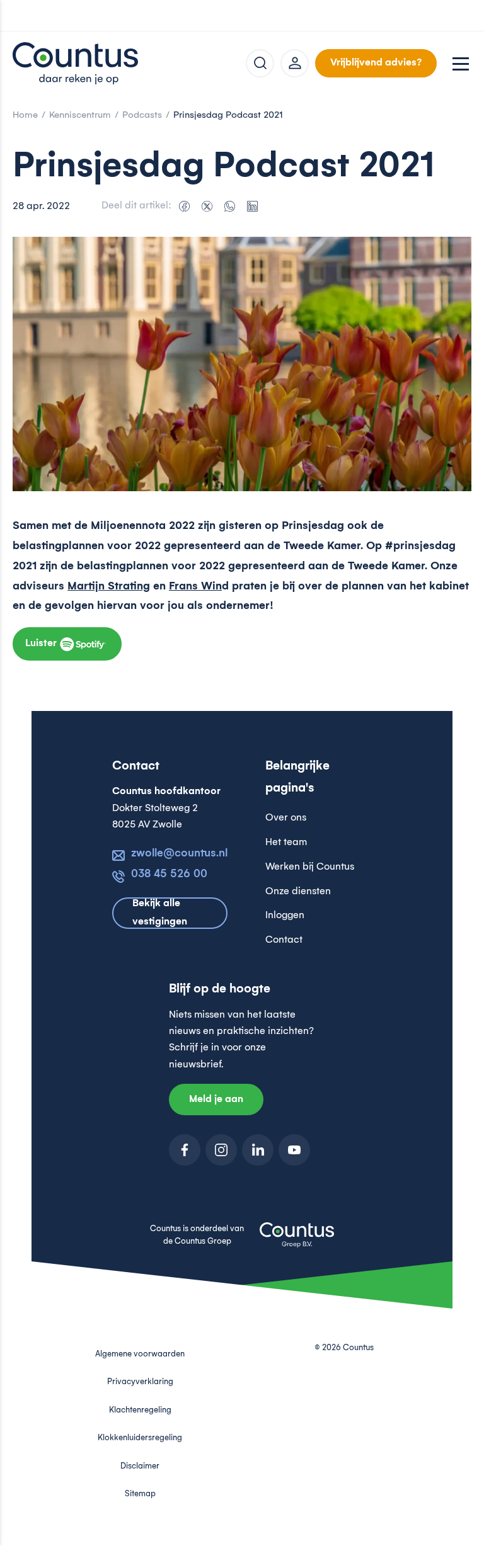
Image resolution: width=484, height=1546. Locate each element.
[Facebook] (184, 206)
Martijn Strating (108, 587)
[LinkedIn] (252, 206)
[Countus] (75, 62)
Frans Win (195, 587)
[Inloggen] (294, 63)
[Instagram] (221, 1150)
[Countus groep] (297, 1241)
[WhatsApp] (229, 206)
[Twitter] (206, 206)
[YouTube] (294, 1150)
